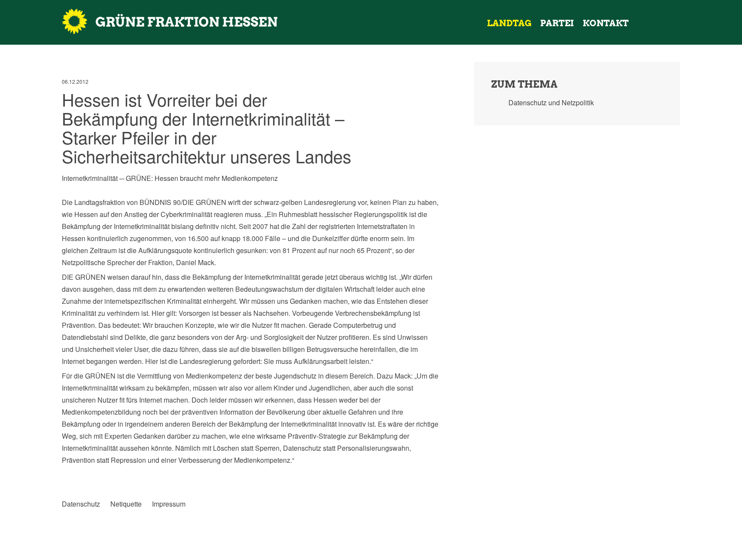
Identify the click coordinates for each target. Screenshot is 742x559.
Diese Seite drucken (433, 474)
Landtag (509, 23)
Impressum (169, 504)
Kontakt (606, 23)
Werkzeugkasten (641, 23)
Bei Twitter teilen (86, 474)
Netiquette (126, 504)
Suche (687, 23)
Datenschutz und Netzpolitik (551, 102)
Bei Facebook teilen (68, 474)
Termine (658, 23)
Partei (557, 23)
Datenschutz (81, 504)
